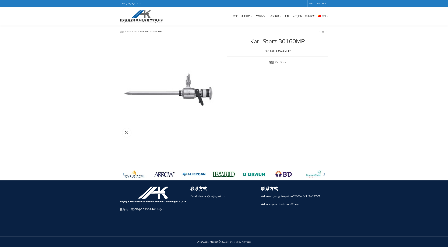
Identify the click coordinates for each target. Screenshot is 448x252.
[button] (123, 174)
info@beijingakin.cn (131, 3)
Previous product (319, 31)
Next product (326, 31)
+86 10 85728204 (317, 3)
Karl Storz (132, 31)
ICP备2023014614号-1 (149, 209)
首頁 (122, 31)
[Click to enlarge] (126, 132)
